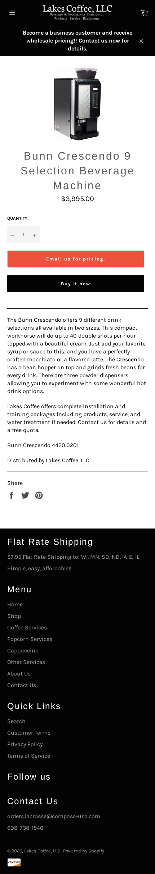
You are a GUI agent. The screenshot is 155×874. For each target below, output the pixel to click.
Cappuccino (23, 650)
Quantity (17, 218)
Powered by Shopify (83, 850)
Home (15, 604)
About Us (19, 673)
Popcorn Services (29, 639)
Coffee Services (27, 627)
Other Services (26, 662)
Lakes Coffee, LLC (42, 850)
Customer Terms (28, 732)
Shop (14, 615)
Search (16, 721)
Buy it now (76, 283)
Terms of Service (28, 755)
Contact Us (21, 685)
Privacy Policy (25, 744)
